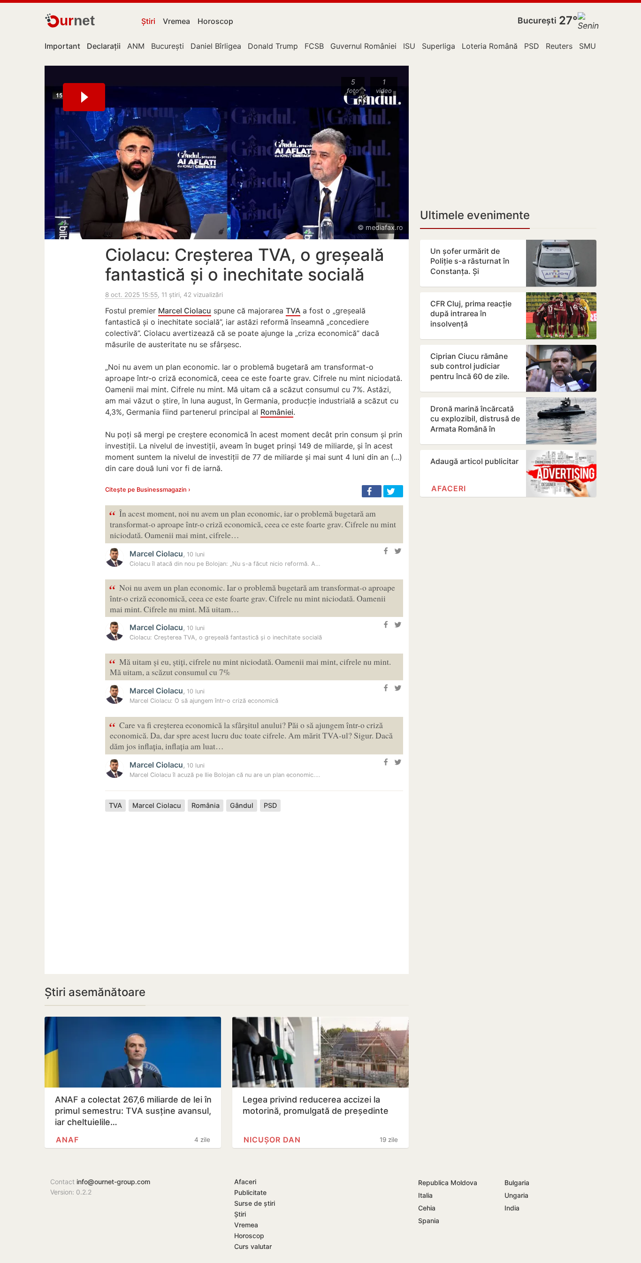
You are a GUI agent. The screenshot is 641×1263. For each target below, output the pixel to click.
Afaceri (448, 488)
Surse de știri (254, 1203)
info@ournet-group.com (113, 1182)
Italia (425, 1195)
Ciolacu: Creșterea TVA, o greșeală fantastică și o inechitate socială (244, 264)
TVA (293, 310)
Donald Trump (273, 46)
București (537, 20)
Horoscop (215, 21)
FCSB (314, 46)
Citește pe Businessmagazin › (148, 489)
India (511, 1208)
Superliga (438, 46)
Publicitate (250, 1192)
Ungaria (516, 1195)
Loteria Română (490, 46)
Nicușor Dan (272, 1139)
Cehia (426, 1208)
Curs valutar (253, 1246)
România (205, 805)
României (276, 412)
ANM (136, 46)
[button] (372, 491)
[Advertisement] (254, 885)
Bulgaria (516, 1183)
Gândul (241, 805)
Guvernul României (363, 46)
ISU (409, 46)
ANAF (67, 1139)
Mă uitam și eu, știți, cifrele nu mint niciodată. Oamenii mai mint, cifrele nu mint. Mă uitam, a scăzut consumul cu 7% (250, 666)
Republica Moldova (447, 1183)
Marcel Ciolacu (184, 310)
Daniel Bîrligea (216, 46)
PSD (531, 46)
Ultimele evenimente (475, 215)
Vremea (176, 21)
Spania (428, 1221)
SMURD (592, 46)
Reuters (559, 46)
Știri (148, 21)
